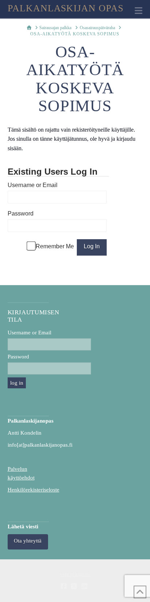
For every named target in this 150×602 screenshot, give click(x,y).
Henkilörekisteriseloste (33, 490)
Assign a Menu (74, 574)
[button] (138, 10)
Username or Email (33, 185)
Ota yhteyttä (28, 541)
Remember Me (55, 246)
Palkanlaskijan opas (66, 8)
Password (20, 213)
